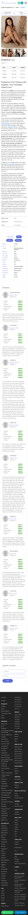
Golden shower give (6, 772)
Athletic (17, 820)
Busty (16, 822)
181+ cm (17, 708)
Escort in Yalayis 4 (20, 905)
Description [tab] (10, 236)
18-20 (2, 891)
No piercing (17, 260)
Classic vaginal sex (6, 734)
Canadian (4, 839)
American (3, 826)
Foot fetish (4, 766)
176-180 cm (18, 706)
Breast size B (17, 270)
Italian (3, 851)
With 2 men (4, 820)
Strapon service (5, 808)
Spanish (3, 876)
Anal (2, 726)
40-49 (2, 900)
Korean (3, 855)
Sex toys (3, 804)
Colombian (4, 842)
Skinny (16, 829)
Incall (16, 793)
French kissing (5, 768)
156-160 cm (18, 697)
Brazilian (3, 835)
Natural (16, 272)
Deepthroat (4, 748)
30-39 (2, 898)
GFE (2, 770)
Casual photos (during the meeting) (7, 731)
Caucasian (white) (18, 266)
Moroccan (4, 862)
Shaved (16, 258)
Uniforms (3, 817)
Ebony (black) (5, 711)
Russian (3, 873)
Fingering (3, 763)
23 (14, 246)
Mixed (3, 718)
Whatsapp (8, 912)
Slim (16, 831)
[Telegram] (22, 3)
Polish (3, 867)
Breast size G (18, 760)
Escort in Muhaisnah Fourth (20, 881)
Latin (2, 715)
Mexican (3, 857)
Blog (16, 870)
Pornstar (3, 697)
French (3, 844)
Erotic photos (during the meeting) (7, 760)
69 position (4, 724)
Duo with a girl (5, 755)
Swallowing (4, 815)
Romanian (4, 871)
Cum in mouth (5, 741)
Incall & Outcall (19, 798)
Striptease (4, 811)
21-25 (2, 893)
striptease (10, 127)
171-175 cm (18, 704)
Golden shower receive (5, 775)
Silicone (17, 787)
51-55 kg (17, 719)
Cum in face (4, 739)
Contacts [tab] (18, 240)
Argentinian (4, 828)
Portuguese (4, 869)
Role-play (4, 799)
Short (16, 768)
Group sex (4, 779)
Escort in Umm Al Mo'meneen (19, 877)
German (3, 846)
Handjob (3, 781)
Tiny (16, 836)
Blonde (17, 734)
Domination (4, 753)
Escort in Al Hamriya (20, 896)
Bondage (3, 728)
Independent (18, 847)
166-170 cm (18, 702)
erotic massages (5, 123)
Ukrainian (4, 880)
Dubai (17, 7)
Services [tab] (9, 240)
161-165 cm (18, 699)
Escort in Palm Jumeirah (19, 891)
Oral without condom (7, 790)
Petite (16, 827)
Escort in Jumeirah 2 (20, 888)
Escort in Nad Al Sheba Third (19, 885)
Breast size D (18, 753)
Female (16, 244)
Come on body (5, 743)
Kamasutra (4, 783)
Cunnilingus (4, 746)
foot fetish (11, 164)
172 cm (16, 277)
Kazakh (3, 853)
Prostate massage (6, 792)
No (14, 264)
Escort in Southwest (20, 894)
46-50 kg (17, 717)
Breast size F (18, 758)
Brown (16, 736)
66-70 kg (17, 726)
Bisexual (17, 814)
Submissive (4, 813)
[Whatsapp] (19, 3)
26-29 (2, 895)
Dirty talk (3, 750)
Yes (16, 851)
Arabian (3, 706)
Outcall (17, 795)
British (3, 837)
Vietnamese (4, 885)
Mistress (3, 788)
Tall (15, 251)
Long (15, 255)
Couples (3, 737)
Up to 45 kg (18, 714)
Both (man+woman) (20, 863)
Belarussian (4, 832)
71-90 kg (17, 728)
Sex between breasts (7, 801)
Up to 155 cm (4, 906)
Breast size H (18, 763)
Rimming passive (6, 797)
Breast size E (18, 756)
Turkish (3, 878)
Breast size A (18, 747)
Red (16, 741)
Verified (3, 700)
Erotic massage (5, 757)
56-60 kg (17, 721)
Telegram (21, 912)
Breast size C (18, 751)
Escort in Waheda (19, 903)
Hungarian (4, 848)
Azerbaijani (4, 830)
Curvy (16, 824)
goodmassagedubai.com (7, 7)
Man (16, 856)
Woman (17, 859)
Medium (17, 771)
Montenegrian (5, 860)
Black (15, 253)
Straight (17, 812)
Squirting (3, 806)
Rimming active (5, 795)
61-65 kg (17, 723)
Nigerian (3, 864)
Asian (2, 709)
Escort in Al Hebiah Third (20, 899)
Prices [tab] (19, 236)
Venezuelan (4, 883)
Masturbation (4, 786)
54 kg (15, 274)
